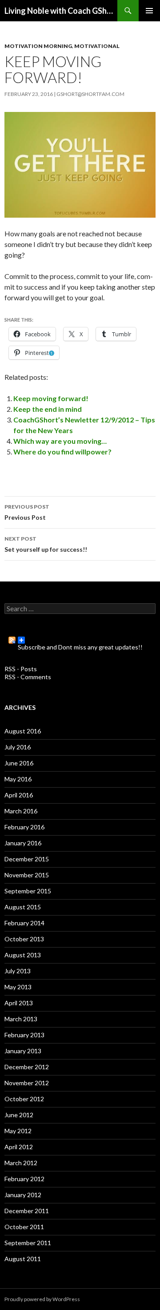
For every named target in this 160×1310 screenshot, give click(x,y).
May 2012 (18, 1131)
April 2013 (18, 1003)
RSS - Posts (20, 669)
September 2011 (27, 1242)
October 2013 (24, 939)
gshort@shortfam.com (90, 94)
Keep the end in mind (47, 409)
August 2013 (22, 955)
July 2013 (17, 971)
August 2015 (22, 907)
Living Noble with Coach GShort (60, 11)
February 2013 (24, 1035)
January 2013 (22, 1051)
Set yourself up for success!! (45, 544)
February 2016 (24, 827)
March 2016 (20, 811)
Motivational (97, 46)
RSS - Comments (27, 677)
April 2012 (18, 1147)
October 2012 (24, 1099)
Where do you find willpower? (62, 451)
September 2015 (27, 891)
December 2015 (26, 859)
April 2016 (18, 795)
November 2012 (26, 1083)
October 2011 (24, 1226)
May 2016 (18, 779)
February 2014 (24, 923)
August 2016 (22, 731)
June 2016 (18, 763)
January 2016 (22, 843)
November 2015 (26, 875)
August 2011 (22, 1258)
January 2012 (22, 1195)
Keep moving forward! (50, 398)
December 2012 (26, 1067)
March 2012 (20, 1163)
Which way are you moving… (60, 441)
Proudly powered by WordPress (42, 1299)
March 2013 (20, 1019)
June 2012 (18, 1115)
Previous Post (26, 512)
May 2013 (18, 987)
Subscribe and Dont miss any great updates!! (80, 643)
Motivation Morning (38, 46)
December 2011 (26, 1210)
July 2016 (17, 747)
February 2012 (24, 1179)
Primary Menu (149, 10)
